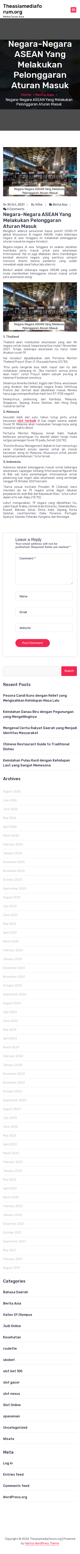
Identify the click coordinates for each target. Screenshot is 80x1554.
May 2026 (9, 818)
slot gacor (11, 1382)
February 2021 (12, 1259)
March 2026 (11, 835)
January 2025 (12, 959)
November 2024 (14, 977)
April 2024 (10, 1038)
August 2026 (12, 791)
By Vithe (36, 204)
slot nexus (11, 1394)
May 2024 (9, 1029)
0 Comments (15, 209)
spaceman (11, 1416)
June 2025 (10, 915)
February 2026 (13, 844)
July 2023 (10, 1118)
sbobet (9, 1360)
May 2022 (9, 1179)
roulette (10, 1348)
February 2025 (13, 950)
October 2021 (12, 1232)
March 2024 (11, 1047)
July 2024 (10, 1012)
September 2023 (14, 1100)
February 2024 (13, 1056)
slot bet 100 (12, 1371)
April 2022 (10, 1188)
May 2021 (9, 1250)
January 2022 (12, 1215)
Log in (8, 1463)
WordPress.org (15, 1497)
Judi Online (12, 1326)
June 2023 (10, 1127)
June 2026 (10, 809)
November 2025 (14, 871)
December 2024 (14, 968)
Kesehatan (12, 1337)
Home (26, 95)
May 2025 (9, 924)
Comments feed (16, 1486)
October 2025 (12, 880)
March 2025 (11, 941)
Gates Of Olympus (17, 1315)
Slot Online (12, 1405)
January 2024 (12, 1065)
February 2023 (13, 1162)
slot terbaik (26, 421)
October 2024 (12, 985)
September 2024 (14, 994)
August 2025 (12, 897)
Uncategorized (15, 1427)
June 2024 (10, 1021)
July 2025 (10, 906)
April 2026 (10, 827)
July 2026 (10, 800)
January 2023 (12, 1171)
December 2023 (14, 1074)
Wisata (8, 1439)
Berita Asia (44, 95)
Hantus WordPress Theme (42, 1543)
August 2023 (12, 1109)
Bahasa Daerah (15, 1292)
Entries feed (13, 1474)
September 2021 (14, 1241)
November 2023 (14, 1082)
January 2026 (12, 853)
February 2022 (13, 1206)
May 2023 (9, 1135)
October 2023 (12, 1091)
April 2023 (10, 1144)
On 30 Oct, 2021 (13, 204)
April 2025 (10, 932)
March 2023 (11, 1153)
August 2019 (11, 1268)
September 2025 (14, 888)
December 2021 (13, 1224)
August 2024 (12, 1003)
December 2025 (14, 862)
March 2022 (11, 1197)
